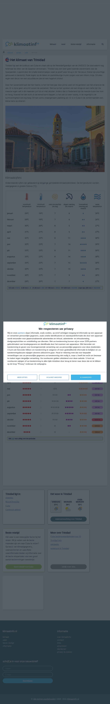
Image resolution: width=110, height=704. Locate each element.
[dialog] (55, 352)
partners (21, 333)
